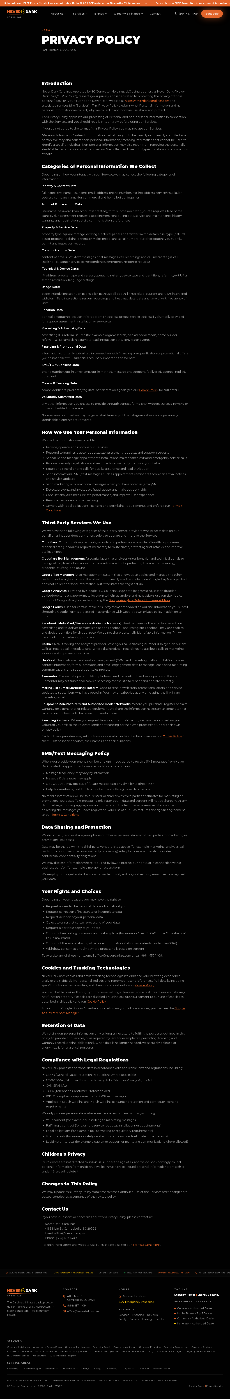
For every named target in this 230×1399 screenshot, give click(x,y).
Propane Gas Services (46, 1351)
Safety (123, 1319)
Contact (155, 13)
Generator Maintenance (77, 1347)
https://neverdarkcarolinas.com (147, 101)
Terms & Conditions (65, 814)
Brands (99, 13)
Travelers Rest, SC (162, 1368)
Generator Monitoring (124, 1347)
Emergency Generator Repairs (199, 1351)
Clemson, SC (113, 1368)
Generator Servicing (201, 1347)
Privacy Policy (130, 1380)
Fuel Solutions (39, 1355)
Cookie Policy (148, 390)
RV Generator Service (18, 1355)
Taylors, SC (129, 1368)
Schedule (212, 13)
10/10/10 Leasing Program (62, 1355)
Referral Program (167, 1380)
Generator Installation (18, 1347)
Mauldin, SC (143, 1368)
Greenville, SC (14, 1368)
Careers (134, 1319)
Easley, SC (99, 1368)
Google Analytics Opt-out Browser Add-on (139, 600)
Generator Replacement (176, 1347)
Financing (138, 1315)
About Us (57, 13)
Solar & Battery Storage (168, 1351)
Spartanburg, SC (33, 1368)
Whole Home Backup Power (47, 1347)
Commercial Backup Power (104, 1351)
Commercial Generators (19, 1351)
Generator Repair (102, 1347)
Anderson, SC (52, 1368)
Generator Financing (150, 1347)
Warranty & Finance (127, 13)
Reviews (152, 1315)
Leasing (147, 1319)
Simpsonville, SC (70, 1368)
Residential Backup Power (73, 1351)
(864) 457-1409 (76, 1305)
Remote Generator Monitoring (137, 1351)
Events (159, 1319)
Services (79, 13)
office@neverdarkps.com (83, 1311)
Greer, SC (86, 1368)
